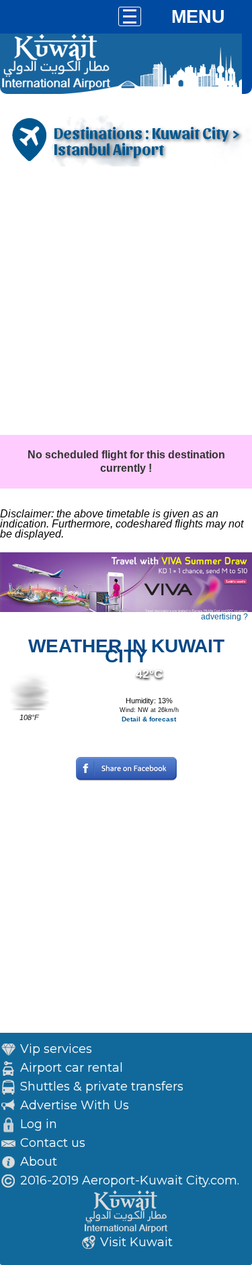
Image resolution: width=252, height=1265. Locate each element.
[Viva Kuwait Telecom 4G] (126, 609)
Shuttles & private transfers (101, 1086)
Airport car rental (71, 1067)
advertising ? (224, 616)
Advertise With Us (74, 1105)
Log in (38, 1124)
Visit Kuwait (136, 1242)
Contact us (52, 1142)
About (38, 1161)
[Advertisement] (126, 302)
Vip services (56, 1049)
